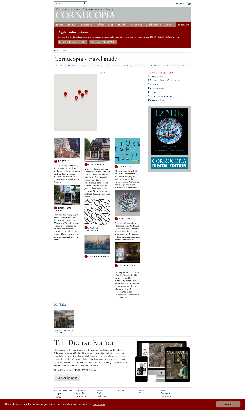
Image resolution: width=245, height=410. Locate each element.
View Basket (180, 3)
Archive (71, 24)
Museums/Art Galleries (164, 80)
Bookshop (86, 24)
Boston (63, 161)
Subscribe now (67, 378)
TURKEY (114, 66)
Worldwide (155, 66)
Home (59, 24)
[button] (86, 94)
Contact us (166, 393)
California (96, 164)
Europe (144, 66)
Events (142, 393)
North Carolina (91, 229)
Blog (110, 24)
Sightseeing (156, 76)
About (168, 24)
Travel (121, 24)
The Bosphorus (100, 66)
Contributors (166, 396)
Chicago (125, 166)
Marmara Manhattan (63, 330)
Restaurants (156, 88)
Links (182, 66)
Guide (57, 50)
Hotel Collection (170, 66)
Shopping (154, 84)
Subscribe (183, 24)
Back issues (81, 396)
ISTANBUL (60, 66)
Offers (100, 24)
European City (85, 66)
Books (99, 393)
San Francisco (98, 256)
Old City (72, 66)
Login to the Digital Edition (103, 42)
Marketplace (153, 24)
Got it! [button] (228, 404)
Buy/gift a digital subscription (72, 42)
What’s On (135, 24)
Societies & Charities (162, 96)
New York (126, 218)
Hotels (60, 304)
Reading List (156, 100)
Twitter (57, 397)
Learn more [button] (99, 404)
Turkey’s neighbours (130, 66)
